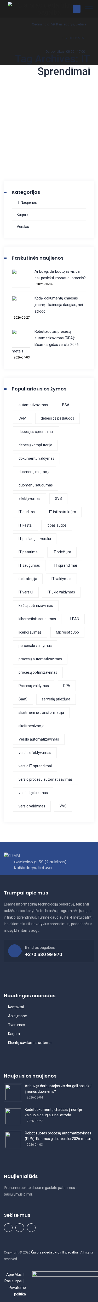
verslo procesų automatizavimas (46, 779)
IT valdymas (61, 579)
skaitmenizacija (31, 726)
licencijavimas (30, 632)
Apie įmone (17, 1016)
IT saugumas (29, 565)
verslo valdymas (32, 806)
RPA (66, 686)
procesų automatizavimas (40, 659)
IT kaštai (25, 525)
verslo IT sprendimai (35, 766)
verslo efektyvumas (35, 753)
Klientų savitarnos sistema (29, 1043)
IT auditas (27, 512)
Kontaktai (16, 1007)
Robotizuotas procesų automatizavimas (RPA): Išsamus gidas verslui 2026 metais (45, 341)
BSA (66, 405)
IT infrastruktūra (62, 512)
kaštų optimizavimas (36, 605)
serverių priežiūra (56, 699)
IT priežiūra (62, 552)
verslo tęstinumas (33, 793)
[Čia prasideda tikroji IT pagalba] (49, 9)
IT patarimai (28, 552)
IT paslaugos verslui (35, 539)
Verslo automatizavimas (39, 739)
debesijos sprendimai (36, 432)
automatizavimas (33, 405)
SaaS (23, 699)
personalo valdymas (35, 646)
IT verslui (26, 592)
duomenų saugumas (36, 485)
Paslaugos (13, 1281)
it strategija (28, 579)
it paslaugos (57, 525)
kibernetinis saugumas (37, 619)
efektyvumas (30, 498)
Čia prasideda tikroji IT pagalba (55, 1252)
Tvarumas (16, 1025)
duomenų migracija (34, 472)
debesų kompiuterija (35, 445)
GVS (58, 498)
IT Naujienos (27, 202)
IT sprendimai (65, 565)
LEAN (74, 619)
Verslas (23, 226)
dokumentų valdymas (36, 458)
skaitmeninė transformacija (41, 712)
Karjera (22, 214)
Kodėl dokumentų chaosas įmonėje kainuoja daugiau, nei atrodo (58, 304)
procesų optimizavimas (38, 672)
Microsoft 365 (67, 632)
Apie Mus (14, 1274)
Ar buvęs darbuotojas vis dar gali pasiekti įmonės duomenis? (60, 274)
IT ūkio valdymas (61, 592)
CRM (22, 418)
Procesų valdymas (34, 686)
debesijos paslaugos (57, 418)
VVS (63, 806)
